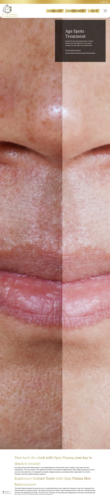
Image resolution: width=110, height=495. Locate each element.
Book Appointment (55, 11)
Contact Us (93, 11)
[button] (7, 492)
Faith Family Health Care (75, 11)
